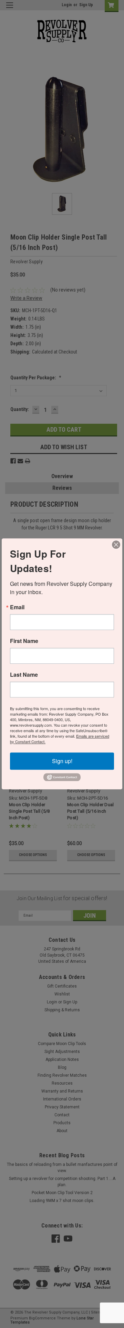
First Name (24, 641)
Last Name (24, 674)
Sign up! (62, 761)
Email (17, 607)
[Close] (116, 544)
